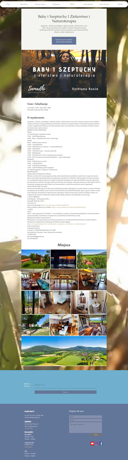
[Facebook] (101, 443)
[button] (24, 4)
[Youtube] (92, 443)
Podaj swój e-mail (39, 384)
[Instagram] (96, 443)
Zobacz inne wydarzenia (64, 42)
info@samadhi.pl (34, 417)
